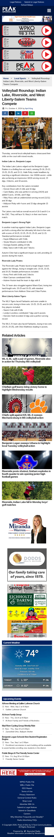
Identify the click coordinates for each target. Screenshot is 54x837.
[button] (49, 10)
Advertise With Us (27, 804)
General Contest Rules (27, 798)
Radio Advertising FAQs (27, 820)
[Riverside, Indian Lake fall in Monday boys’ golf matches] (27, 490)
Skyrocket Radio (33, 831)
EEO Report (27, 788)
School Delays (27, 5)
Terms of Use (27, 791)
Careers (27, 814)
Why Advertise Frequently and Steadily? (27, 817)
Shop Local (27, 801)
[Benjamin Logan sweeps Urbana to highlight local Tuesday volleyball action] (27, 431)
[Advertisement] (27, 19)
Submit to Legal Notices (34, 2)
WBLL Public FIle (27, 785)
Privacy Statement (27, 795)
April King (29, 108)
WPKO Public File (27, 782)
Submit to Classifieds (27, 810)
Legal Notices (15, 2)
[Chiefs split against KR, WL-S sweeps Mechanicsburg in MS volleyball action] (27, 403)
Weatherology (40, 833)
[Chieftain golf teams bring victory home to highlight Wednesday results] (27, 375)
